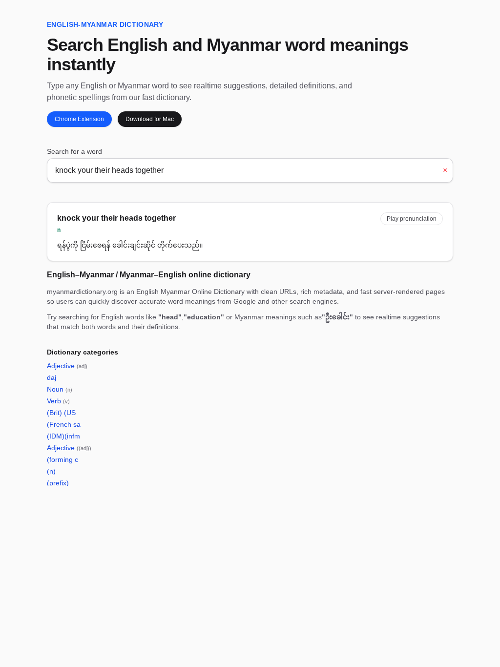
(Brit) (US (61, 413)
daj (51, 377)
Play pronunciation (412, 218)
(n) (51, 471)
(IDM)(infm (63, 436)
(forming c (62, 459)
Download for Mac (149, 119)
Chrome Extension (79, 119)
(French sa (64, 424)
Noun (59, 389)
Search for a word (74, 151)
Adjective (67, 366)
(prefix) (58, 483)
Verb (58, 401)
